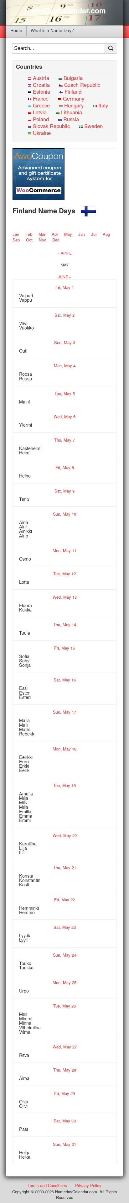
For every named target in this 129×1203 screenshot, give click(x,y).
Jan (16, 234)
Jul (93, 234)
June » (64, 276)
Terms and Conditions (47, 1185)
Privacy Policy (88, 1185)
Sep (16, 240)
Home (16, 30)
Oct (29, 240)
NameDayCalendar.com (65, 10)
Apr (55, 234)
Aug (106, 234)
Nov (42, 240)
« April (65, 252)
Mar (42, 234)
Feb (28, 234)
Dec (55, 240)
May (68, 234)
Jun (81, 234)
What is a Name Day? (52, 30)
